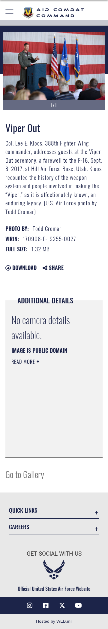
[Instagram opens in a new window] (29, 605)
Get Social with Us (54, 553)
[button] (10, 13)
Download (24, 268)
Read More (24, 361)
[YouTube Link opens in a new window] (78, 605)
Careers (19, 526)
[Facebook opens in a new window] (45, 605)
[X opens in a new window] (62, 605)
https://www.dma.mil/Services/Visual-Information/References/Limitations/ (47, 446)
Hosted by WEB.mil (54, 621)
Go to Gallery (24, 474)
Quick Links (23, 510)
